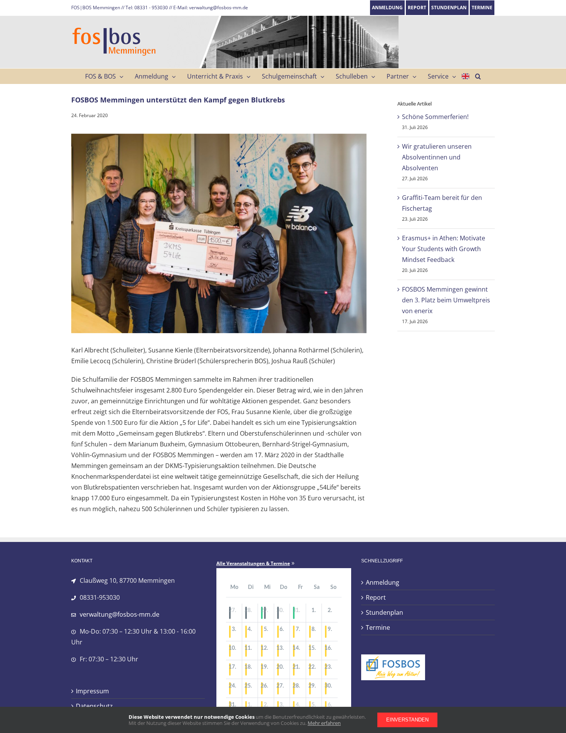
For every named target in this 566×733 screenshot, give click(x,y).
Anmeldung (382, 582)
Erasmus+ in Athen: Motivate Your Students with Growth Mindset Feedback (443, 249)
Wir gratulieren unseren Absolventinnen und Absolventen (437, 157)
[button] (478, 76)
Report (376, 597)
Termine (378, 627)
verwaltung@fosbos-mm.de (119, 614)
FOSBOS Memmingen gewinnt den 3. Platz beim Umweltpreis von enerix (446, 300)
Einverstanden (407, 720)
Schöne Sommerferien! (435, 116)
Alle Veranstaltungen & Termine (253, 563)
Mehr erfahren (324, 723)
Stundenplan (384, 612)
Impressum (92, 691)
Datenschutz (94, 706)
